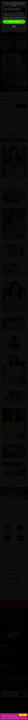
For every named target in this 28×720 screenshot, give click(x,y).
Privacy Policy (22, 17)
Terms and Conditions (13, 17)
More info (24, 718)
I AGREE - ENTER (14, 22)
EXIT (14, 26)
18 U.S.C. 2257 (5, 17)
